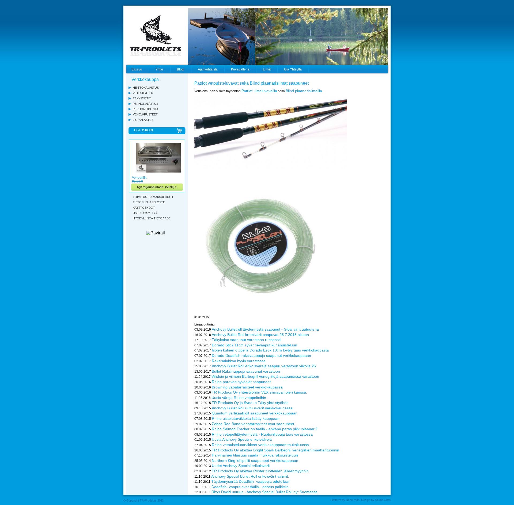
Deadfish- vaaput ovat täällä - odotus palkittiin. (250, 487)
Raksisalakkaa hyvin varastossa (239, 361)
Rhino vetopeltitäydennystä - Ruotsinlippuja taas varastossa (262, 434)
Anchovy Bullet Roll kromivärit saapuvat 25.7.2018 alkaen (260, 334)
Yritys (160, 69)
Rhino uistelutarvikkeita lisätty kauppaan (245, 418)
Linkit (267, 69)
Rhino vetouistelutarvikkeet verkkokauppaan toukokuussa (260, 445)
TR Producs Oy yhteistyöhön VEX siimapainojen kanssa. (259, 392)
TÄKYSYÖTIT (142, 98)
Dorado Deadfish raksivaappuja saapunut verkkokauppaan (261, 355)
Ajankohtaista (208, 69)
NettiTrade (353, 500)
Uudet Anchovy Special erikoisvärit (241, 465)
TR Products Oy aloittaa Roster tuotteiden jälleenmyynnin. (261, 471)
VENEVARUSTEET (145, 114)
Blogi (180, 69)
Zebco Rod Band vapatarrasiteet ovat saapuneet (253, 424)
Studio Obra (383, 500)
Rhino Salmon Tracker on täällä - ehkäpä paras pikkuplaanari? (265, 429)
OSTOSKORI (143, 130)
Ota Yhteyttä (293, 69)
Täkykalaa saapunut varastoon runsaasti (246, 340)
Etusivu (136, 69)
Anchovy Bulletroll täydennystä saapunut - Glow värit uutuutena (265, 329)
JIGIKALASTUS (143, 119)
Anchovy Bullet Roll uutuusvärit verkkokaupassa (252, 408)
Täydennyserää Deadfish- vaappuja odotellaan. (251, 481)
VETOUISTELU (143, 93)
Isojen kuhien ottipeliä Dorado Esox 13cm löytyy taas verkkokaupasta (270, 350)
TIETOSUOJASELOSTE (149, 202)
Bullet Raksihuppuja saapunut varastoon (246, 371)
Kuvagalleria (240, 69)
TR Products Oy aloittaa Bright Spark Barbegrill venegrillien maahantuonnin (275, 450)
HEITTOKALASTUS (146, 87)
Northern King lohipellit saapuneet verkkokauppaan (255, 460)
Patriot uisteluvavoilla (259, 91)
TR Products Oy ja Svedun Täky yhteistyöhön (250, 403)
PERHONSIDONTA (145, 109)
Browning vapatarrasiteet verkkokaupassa (247, 387)
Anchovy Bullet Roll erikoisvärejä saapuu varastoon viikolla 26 (264, 366)
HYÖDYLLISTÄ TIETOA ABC (152, 218)
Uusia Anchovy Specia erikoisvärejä (242, 439)
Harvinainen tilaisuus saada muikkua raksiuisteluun (255, 455)
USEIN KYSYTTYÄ (145, 213)
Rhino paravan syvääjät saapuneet (241, 382)
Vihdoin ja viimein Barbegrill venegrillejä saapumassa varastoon (265, 376)
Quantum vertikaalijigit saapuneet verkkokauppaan (254, 413)
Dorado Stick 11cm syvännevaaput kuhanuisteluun (254, 345)
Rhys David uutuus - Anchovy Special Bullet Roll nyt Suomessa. (265, 492)
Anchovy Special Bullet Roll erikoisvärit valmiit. (250, 476)
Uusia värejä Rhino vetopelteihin (238, 397)
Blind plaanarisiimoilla (304, 91)
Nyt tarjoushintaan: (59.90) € (157, 187)
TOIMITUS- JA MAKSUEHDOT (153, 197)
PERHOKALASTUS (145, 103)
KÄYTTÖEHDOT (144, 207)
